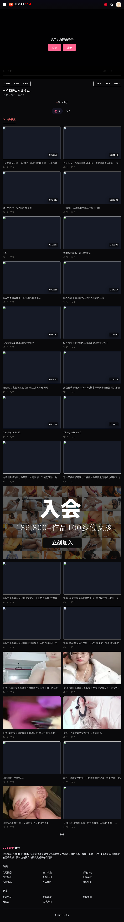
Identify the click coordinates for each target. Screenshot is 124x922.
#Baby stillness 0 (72, 432)
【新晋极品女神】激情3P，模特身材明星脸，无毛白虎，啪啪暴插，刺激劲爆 (32, 163)
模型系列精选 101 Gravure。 (77, 253)
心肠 (5, 253)
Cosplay (63, 102)
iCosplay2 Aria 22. (12, 432)
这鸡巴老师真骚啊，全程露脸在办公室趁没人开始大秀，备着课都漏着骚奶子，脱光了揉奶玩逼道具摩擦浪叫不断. (92, 688)
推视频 (6, 901)
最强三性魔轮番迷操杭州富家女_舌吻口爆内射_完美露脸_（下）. (32, 598)
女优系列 (47, 877)
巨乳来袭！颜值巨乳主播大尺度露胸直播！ (84, 297)
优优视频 (65, 915)
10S (26, 84)
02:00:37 (53, 245)
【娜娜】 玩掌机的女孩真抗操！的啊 (81, 208)
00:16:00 (114, 200)
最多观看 (47, 897)
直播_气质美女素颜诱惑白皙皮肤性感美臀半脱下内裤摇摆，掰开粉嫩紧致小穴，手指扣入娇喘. (32, 688)
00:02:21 (53, 424)
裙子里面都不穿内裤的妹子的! (17, 208)
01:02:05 (114, 245)
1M (17, 84)
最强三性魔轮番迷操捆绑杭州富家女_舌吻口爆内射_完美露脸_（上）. (32, 643)
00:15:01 (114, 334)
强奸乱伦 (87, 872)
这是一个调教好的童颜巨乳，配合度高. (82, 733)
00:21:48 (114, 155)
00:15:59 (53, 379)
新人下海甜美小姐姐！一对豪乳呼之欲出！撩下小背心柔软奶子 (92, 778)
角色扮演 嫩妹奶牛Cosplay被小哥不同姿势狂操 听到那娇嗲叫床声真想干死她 (92, 387)
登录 (54, 47)
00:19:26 (114, 379)
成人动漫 (47, 872)
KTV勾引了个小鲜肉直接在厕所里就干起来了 (85, 342)
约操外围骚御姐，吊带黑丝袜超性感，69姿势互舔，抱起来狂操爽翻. (32, 477)
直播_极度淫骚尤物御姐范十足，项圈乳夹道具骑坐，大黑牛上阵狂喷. (92, 598)
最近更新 (7, 897)
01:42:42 (114, 424)
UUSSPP (22, 4)
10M (8, 84)
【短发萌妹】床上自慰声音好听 (18, 342)
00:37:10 (53, 334)
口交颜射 (7, 877)
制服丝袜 (87, 877)
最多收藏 (87, 897)
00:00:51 (53, 289)
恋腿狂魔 (87, 882)
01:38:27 (114, 289)
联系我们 (47, 901)
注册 (69, 47)
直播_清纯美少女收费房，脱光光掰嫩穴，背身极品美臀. (91, 643)
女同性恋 (7, 872)
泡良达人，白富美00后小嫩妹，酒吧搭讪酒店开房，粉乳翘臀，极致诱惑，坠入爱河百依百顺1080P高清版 (92, 163)
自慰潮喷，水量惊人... (13, 778)
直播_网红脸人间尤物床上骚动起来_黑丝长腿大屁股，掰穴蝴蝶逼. (32, 733)
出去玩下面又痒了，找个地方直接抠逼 (22, 297)
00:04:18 (53, 200)
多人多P (47, 882)
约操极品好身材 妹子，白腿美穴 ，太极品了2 (25, 823)
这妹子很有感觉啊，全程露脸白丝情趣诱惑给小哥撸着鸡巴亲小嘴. (92, 477)
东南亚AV (7, 882)
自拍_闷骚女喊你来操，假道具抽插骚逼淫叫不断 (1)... (90, 823)
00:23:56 (53, 155)
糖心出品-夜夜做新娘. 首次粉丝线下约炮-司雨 (25, 387)
